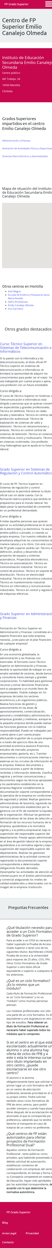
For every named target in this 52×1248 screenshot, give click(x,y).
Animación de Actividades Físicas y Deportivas (27, 148)
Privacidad (32, 1233)
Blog (5, 1222)
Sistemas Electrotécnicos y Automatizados (25, 156)
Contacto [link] (8, 1242)
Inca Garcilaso (15, 308)
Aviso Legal (9, 1233)
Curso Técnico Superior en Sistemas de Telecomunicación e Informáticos (25, 347)
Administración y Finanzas (16, 140)
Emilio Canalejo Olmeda (21, 305)
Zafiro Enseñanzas (18, 301)
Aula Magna (14, 291)
